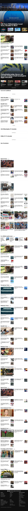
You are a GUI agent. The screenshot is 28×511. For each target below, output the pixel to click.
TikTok (10, 496)
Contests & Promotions (21, 495)
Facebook (11, 494)
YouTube (11, 493)
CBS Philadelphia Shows (14, 10)
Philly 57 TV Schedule (6, 136)
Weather (4, 10)
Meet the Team (21, 493)
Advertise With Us (21, 496)
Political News (2, 493)
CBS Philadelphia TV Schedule (8, 129)
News (1, 10)
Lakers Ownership (3, 496)
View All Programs (14, 132)
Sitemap (20, 498)
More (8, 34)
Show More (14, 125)
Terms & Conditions (21, 497)
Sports (7, 10)
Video (9, 10)
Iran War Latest (2, 494)
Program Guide (21, 494)
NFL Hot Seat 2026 (3, 495)
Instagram (11, 495)
